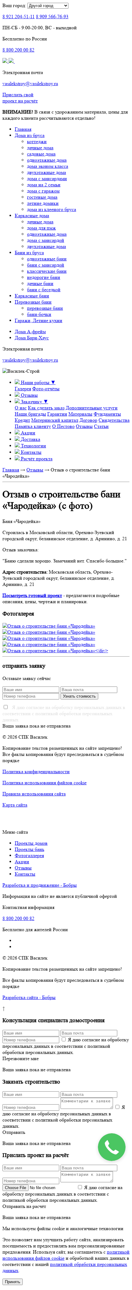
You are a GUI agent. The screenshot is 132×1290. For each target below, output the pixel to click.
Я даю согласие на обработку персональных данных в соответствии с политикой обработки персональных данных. (63, 713)
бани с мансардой (45, 265)
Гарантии (57, 414)
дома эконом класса (47, 166)
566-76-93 (52, 16)
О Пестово (63, 426)
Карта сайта (14, 805)
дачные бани (40, 283)
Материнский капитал (54, 420)
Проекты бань (29, 849)
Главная (23, 129)
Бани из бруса (29, 252)
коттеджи (37, 141)
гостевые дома (42, 197)
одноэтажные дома (47, 160)
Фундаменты (107, 414)
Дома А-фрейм (30, 331)
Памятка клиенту (33, 426)
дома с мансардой (45, 240)
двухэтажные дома (46, 172)
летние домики (43, 203)
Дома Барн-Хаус (32, 338)
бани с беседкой (43, 289)
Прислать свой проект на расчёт (20, 98)
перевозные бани (45, 308)
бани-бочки (39, 314)
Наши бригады (30, 414)
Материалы (80, 414)
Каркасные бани (32, 296)
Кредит (22, 420)
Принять (12, 1282)
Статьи (101, 426)
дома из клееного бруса (51, 209)
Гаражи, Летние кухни (38, 320)
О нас (21, 408)
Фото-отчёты (46, 389)
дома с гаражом (43, 191)
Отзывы (84, 426)
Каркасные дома (32, 215)
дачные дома (40, 148)
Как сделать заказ (46, 408)
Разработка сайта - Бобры (29, 997)
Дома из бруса (30, 135)
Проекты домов (31, 843)
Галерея (23, 389)
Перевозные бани (33, 302)
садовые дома (41, 154)
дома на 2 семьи (43, 185)
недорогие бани (43, 277)
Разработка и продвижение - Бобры (39, 885)
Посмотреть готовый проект (32, 595)
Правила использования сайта (34, 794)
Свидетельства (114, 420)
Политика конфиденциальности (36, 771)
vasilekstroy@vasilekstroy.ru (30, 83)
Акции (22, 862)
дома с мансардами (47, 178)
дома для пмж (41, 228)
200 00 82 (18, 50)
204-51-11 (18, 16)
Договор (88, 420)
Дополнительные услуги (92, 408)
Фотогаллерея (29, 855)
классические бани (47, 271)
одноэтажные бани (47, 259)
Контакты (25, 874)
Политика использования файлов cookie (44, 783)
